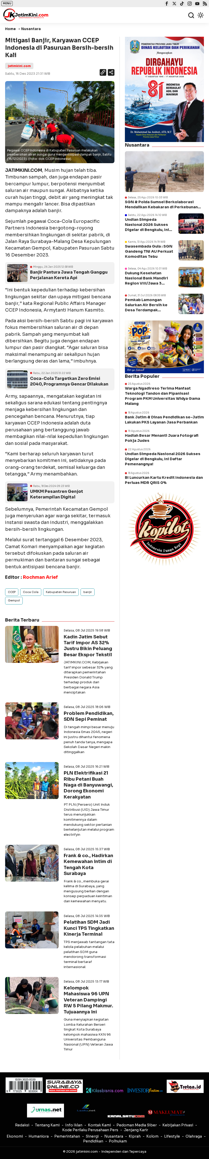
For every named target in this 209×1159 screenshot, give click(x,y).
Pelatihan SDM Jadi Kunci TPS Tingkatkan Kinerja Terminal (89, 928)
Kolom (152, 1136)
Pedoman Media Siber (136, 1125)
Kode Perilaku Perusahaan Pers (90, 1130)
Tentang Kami (47, 1125)
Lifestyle (172, 1136)
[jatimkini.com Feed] (204, 4)
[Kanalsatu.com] (126, 1116)
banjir (87, 592)
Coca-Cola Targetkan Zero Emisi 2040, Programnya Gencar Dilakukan (69, 381)
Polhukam (118, 1141)
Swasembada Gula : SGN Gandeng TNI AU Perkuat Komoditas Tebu (149, 251)
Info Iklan (73, 1125)
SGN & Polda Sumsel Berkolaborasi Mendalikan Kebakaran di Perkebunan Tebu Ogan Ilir (161, 205)
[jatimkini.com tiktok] (181, 4)
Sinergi (92, 1136)
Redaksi (22, 1125)
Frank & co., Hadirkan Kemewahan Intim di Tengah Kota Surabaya (88, 864)
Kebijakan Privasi (177, 1125)
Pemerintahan (67, 1136)
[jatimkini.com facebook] (166, 4)
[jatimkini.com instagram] (189, 4)
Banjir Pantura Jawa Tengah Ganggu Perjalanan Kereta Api (69, 274)
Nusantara (113, 1136)
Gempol (14, 600)
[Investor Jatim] (144, 1090)
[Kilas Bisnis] (104, 1090)
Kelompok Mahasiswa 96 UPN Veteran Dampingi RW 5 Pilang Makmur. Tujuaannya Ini (88, 1000)
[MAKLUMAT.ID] (166, 1112)
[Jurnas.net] (45, 1110)
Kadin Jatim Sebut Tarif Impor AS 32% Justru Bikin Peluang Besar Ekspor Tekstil (88, 646)
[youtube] (196, 4)
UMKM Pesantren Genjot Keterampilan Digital (56, 494)
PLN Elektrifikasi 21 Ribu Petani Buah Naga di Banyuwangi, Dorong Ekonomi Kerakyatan (88, 785)
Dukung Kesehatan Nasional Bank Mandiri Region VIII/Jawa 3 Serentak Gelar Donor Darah (146, 283)
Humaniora (39, 1136)
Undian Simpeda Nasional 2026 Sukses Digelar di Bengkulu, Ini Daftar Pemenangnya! (162, 459)
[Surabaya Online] (64, 1086)
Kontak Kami (99, 1125)
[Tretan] (185, 1086)
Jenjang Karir (136, 1130)
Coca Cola (30, 592)
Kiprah (135, 1136)
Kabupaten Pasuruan (61, 592)
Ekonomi (15, 1136)
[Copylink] (103, 73)
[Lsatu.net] (85, 1107)
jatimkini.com (19, 66)
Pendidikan (93, 1141)
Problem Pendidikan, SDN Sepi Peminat (89, 716)
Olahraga (194, 1136)
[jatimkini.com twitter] (173, 4)
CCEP (12, 592)
